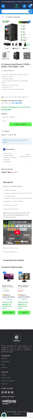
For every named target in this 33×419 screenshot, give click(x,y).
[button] (8, 312)
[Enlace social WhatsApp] (9, 392)
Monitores (5, 288)
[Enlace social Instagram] (5, 392)
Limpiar (4, 121)
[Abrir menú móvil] (3, 6)
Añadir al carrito (20, 124)
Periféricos (4, 367)
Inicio (2, 17)
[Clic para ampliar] (5, 47)
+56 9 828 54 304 (27, 1)
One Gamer (12, 412)
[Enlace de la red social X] (8, 135)
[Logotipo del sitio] (16, 6)
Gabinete (4, 114)
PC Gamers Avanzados (13, 17)
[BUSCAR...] (29, 11)
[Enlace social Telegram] (15, 135)
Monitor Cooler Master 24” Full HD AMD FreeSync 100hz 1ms (8, 287)
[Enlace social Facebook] (6, 135)
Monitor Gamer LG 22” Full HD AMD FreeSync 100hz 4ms (24, 287)
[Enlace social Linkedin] (13, 135)
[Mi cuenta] (24, 6)
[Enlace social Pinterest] (10, 135)
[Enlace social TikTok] (12, 392)
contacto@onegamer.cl (10, 1)
